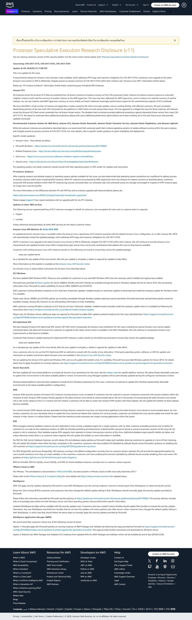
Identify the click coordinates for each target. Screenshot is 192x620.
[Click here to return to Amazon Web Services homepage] (10, 5)
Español (68, 609)
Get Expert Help (121, 561)
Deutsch (50, 609)
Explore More (159, 11)
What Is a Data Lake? (22, 576)
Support (29, 200)
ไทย (133, 609)
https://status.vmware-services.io (95, 476)
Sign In (146, 5)
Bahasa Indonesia (37, 609)
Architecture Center (55, 573)
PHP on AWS (86, 576)
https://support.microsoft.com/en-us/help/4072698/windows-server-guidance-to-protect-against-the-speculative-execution (118, 363)
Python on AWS (87, 569)
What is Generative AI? (23, 584)
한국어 (149, 609)
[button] (165, 5)
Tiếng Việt (108, 609)
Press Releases (19, 603)
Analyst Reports (54, 580)
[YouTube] (159, 567)
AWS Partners (53, 584)
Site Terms (39, 616)
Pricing (48, 11)
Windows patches (42, 282)
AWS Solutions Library (56, 569)
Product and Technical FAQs (59, 576)
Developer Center (88, 557)
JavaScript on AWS (89, 580)
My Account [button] (131, 5)
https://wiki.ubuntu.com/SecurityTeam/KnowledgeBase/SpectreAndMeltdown (63, 161)
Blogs (15, 599)
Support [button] (102, 5)
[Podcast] (167, 567)
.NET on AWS (86, 565)
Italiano (87, 609)
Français (77, 609)
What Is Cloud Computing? (25, 561)
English (60, 609)
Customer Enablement (130, 11)
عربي (25, 609)
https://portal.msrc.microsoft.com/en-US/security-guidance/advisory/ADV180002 (71, 146)
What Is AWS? (19, 557)
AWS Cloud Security (22, 592)
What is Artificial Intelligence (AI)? (28, 580)
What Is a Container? (22, 573)
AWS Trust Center (54, 565)
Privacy (16, 616)
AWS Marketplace (108, 11)
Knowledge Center (122, 573)
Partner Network (88, 11)
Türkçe (118, 609)
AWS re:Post (119, 569)
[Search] (170, 12)
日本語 (141, 609)
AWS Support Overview (124, 576)
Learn (75, 11)
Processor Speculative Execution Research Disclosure (125, 57)
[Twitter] (152, 561)
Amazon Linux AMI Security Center (74, 264)
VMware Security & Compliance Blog (46, 476)
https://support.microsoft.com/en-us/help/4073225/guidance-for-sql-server (61, 446)
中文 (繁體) (170, 609)
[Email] (175, 567)
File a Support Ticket (123, 565)
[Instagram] (175, 561)
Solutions (37, 11)
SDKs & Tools (86, 561)
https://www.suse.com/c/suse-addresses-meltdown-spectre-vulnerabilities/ (60, 156)
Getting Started (53, 557)
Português (96, 609)
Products (25, 11)
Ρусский (126, 609)
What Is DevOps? (20, 569)
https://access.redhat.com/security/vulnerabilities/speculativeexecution (70, 151)
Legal (116, 580)
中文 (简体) (159, 609)
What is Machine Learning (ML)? (27, 588)
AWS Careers (119, 584)
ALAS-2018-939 (50, 229)
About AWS (80, 5)
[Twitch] (152, 567)
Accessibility (27, 616)
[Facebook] (159, 561)
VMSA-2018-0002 (64, 471)
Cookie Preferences (54, 616)
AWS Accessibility (20, 565)
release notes (112, 372)
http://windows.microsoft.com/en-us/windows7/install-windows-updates (61, 309)
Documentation (61, 11)
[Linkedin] (167, 561)
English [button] (116, 5)
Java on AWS (86, 573)
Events (147, 11)
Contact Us (91, 5)
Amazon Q (12, 11)
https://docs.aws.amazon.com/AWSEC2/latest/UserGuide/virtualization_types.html (49, 195)
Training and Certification (58, 561)
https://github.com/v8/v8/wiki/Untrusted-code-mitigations (50, 457)
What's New (18, 595)
